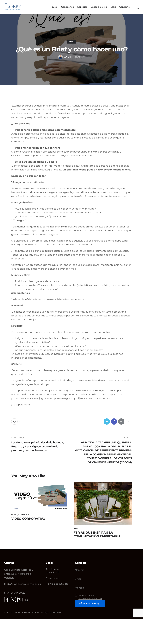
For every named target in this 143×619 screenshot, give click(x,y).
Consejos (24, 514)
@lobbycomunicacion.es (22, 584)
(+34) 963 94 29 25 (14, 592)
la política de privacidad (90, 598)
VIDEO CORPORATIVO (28, 519)
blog (71, 42)
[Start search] (137, 7)
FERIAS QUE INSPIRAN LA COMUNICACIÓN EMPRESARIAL (98, 534)
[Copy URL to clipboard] (128, 421)
